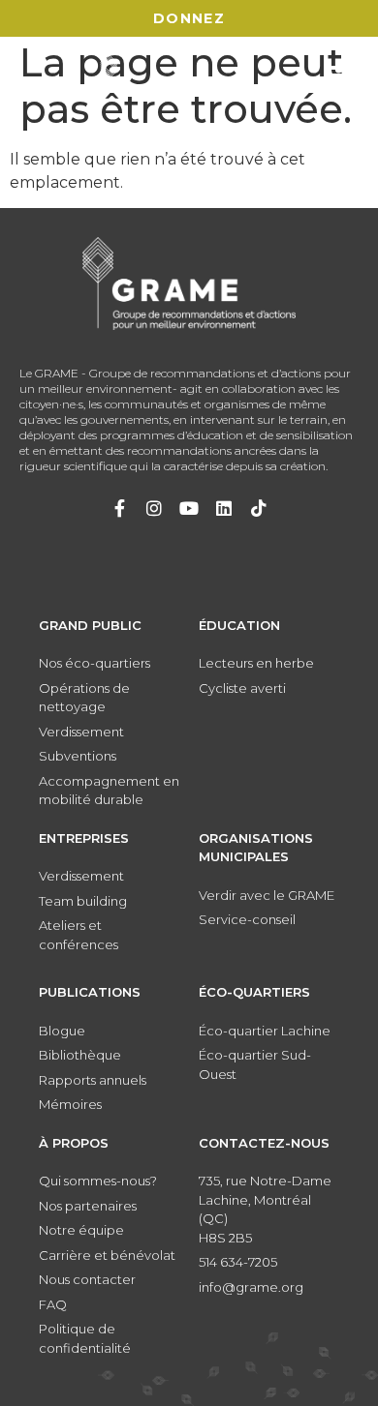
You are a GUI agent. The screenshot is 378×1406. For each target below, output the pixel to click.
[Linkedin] (223, 508)
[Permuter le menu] (343, 75)
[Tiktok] (258, 508)
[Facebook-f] (119, 508)
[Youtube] (189, 508)
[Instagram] (154, 508)
